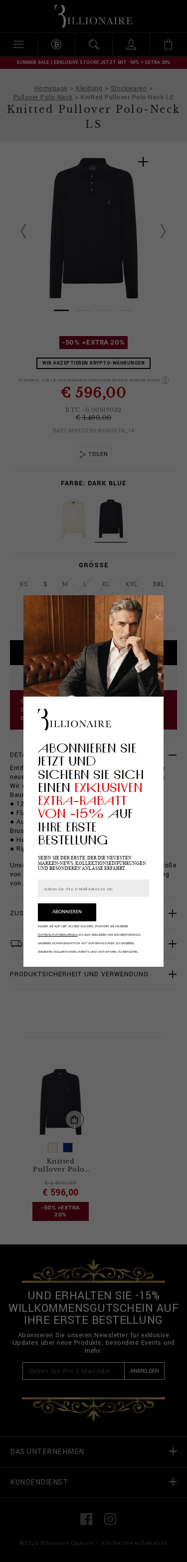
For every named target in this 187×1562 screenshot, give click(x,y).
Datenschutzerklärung (58, 934)
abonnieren (67, 912)
